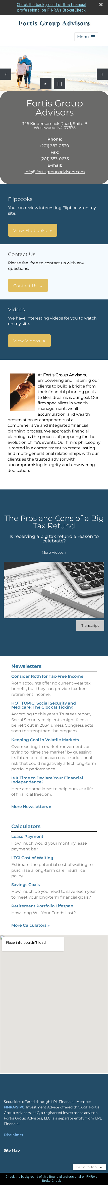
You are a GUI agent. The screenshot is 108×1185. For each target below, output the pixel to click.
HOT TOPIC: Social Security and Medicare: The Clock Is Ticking (43, 705)
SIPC (20, 1107)
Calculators (25, 826)
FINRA (9, 1107)
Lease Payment (27, 836)
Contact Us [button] (25, 285)
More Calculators (30, 925)
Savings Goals (25, 884)
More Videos (54, 552)
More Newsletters (31, 806)
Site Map (12, 1150)
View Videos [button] (26, 341)
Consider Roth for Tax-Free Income (47, 676)
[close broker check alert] (101, 5)
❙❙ (60, 83)
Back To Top (87, 1167)
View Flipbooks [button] (30, 230)
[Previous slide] (5, 74)
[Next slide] (102, 74)
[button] (86, 36)
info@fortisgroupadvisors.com (55, 171)
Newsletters (26, 666)
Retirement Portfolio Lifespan (42, 906)
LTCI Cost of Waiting (32, 857)
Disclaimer (13, 1135)
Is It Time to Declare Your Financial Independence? (47, 780)
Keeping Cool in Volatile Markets (45, 739)
